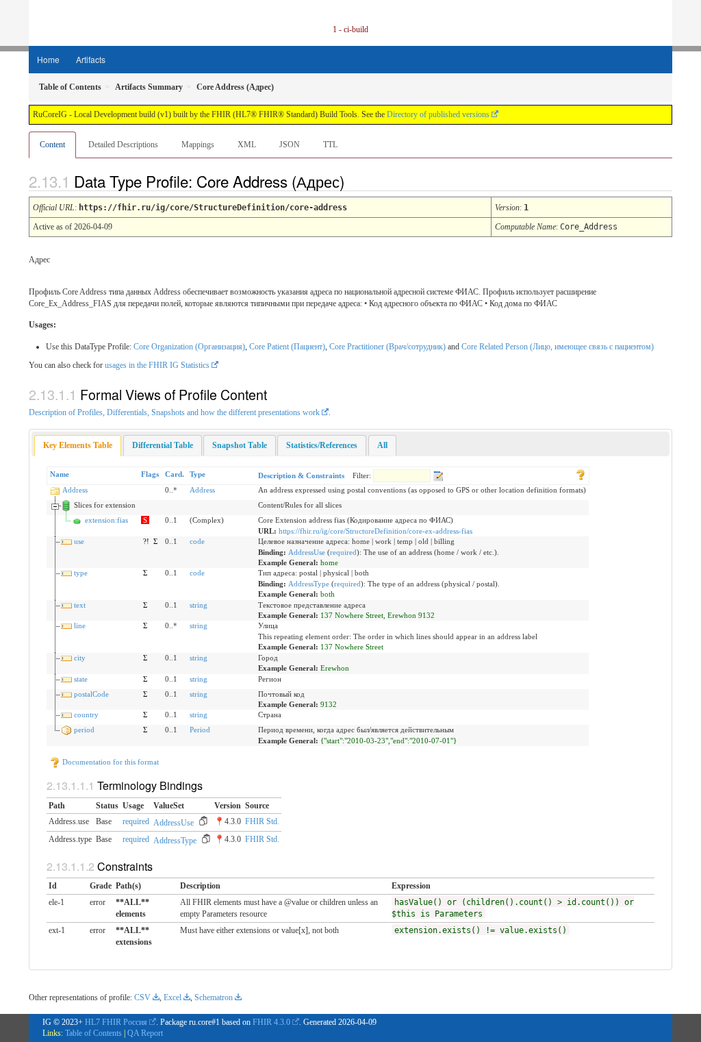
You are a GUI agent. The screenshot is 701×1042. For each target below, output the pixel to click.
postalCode (91, 694)
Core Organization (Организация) (189, 346)
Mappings (197, 144)
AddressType (308, 584)
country (86, 714)
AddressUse (306, 552)
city (80, 658)
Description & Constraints (301, 475)
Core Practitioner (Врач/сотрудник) (387, 346)
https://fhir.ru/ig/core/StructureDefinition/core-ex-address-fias (375, 531)
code (197, 541)
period (84, 729)
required (343, 552)
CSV (142, 997)
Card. (174, 474)
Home (48, 59)
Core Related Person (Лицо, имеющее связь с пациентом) (557, 346)
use (79, 541)
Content (52, 144)
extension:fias (106, 520)
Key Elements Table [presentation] (77, 445)
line (80, 625)
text (80, 605)
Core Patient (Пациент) (287, 346)
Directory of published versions (438, 114)
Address (75, 490)
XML (247, 144)
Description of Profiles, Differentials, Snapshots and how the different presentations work (174, 412)
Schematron (213, 997)
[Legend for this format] (580, 474)
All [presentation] (382, 445)
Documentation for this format (109, 762)
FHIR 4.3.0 (271, 1022)
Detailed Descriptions (123, 144)
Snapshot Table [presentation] (239, 445)
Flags (150, 474)
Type (197, 474)
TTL (330, 144)
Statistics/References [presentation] (321, 445)
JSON (289, 144)
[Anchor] (356, 180)
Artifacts (90, 59)
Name (59, 474)
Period (200, 729)
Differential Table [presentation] (162, 445)
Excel (172, 997)
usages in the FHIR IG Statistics (157, 365)
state (81, 679)
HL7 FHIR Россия (116, 1022)
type (81, 573)
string (198, 605)
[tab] (77, 445)
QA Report (145, 1033)
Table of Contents (93, 1033)
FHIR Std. (262, 821)
